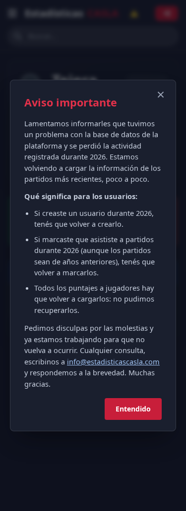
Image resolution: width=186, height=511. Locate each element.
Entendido (133, 408)
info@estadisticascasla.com (113, 361)
